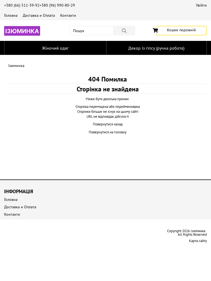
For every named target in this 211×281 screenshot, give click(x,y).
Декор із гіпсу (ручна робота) (156, 48)
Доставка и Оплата (39, 15)
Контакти (68, 15)
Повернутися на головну (107, 132)
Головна (11, 15)
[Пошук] (124, 30)
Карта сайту (198, 240)
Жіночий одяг (55, 48)
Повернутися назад (108, 124)
